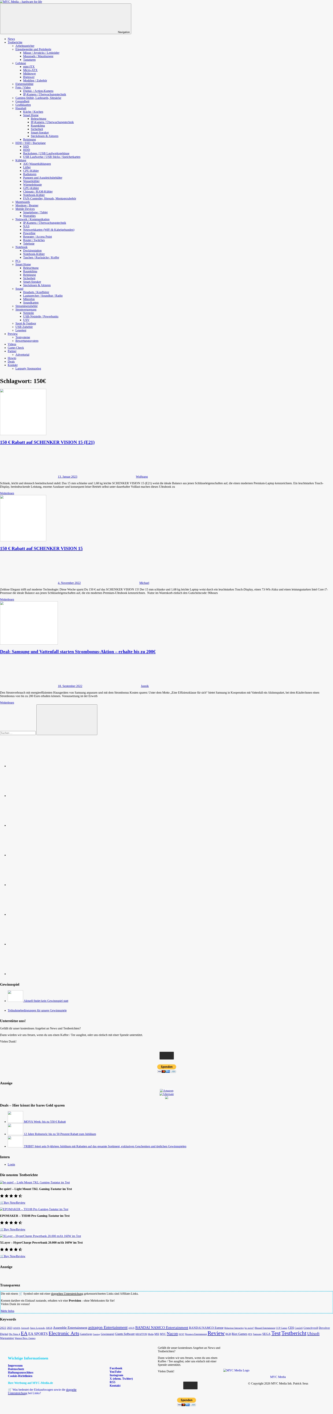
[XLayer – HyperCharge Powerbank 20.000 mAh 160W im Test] (40, 1236)
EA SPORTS (38, 1334)
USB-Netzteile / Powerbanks (40, 316)
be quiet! (249, 1327)
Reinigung (29, 139)
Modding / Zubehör (35, 80)
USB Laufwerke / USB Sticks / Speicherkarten (51, 156)
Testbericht (293, 1333)
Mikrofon (29, 299)
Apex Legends (37, 1327)
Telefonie (28, 243)
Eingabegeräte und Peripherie (33, 49)
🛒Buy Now (8, 1202)
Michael (144, 582)
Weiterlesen (7, 493)
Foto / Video (23, 87)
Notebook (21, 247)
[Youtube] (37, 825)
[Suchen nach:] (18, 732)
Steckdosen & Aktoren (44, 136)
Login (11, 1164)
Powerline (29, 233)
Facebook (115, 1368)
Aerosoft (25, 1328)
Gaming (96, 1334)
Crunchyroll (311, 1327)
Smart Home (31, 115)
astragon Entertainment (108, 1327)
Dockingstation (32, 250)
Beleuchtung (38, 118)
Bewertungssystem (26, 340)
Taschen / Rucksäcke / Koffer (41, 257)
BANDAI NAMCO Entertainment (161, 1327)
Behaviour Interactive (234, 1328)
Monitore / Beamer (26, 205)
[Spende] (37, 766)
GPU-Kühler (31, 188)
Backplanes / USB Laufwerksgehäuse (46, 153)
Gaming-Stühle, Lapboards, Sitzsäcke (38, 97)
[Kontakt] (37, 973)
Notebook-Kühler (34, 195)
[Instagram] (37, 855)
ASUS (131, 1328)
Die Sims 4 (14, 1334)
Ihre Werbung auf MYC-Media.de (30, 1383)
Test (276, 1333)
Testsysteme (22, 337)
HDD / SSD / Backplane (30, 143)
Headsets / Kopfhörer (36, 292)
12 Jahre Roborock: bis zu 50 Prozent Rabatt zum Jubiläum (60, 1134)
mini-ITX (29, 66)
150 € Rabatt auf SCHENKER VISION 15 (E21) (47, 442)
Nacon (172, 1333)
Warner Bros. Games (25, 1338)
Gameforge (86, 1334)
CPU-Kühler (31, 170)
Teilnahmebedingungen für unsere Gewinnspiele (37, 1010)
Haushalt (20, 108)
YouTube (115, 1371)
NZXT (181, 1334)
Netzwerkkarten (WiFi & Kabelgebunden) (48, 229)
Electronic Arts (64, 1333)
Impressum (15, 1365)
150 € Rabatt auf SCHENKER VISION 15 (41, 548)
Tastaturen (29, 59)
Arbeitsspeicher (24, 45)
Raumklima (38, 125)
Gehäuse (20, 63)
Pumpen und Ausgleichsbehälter (42, 177)
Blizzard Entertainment (265, 1328)
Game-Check (16, 347)
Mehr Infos (7, 1311)
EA (24, 1333)
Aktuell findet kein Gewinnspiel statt (46, 1000)
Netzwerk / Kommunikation (32, 219)
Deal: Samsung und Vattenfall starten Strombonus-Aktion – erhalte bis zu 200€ (78, 651)
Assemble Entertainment (70, 1328)
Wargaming (7, 1338)
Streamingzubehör (26, 306)
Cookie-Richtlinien (20, 1376)
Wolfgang (142, 476)
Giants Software (125, 1334)
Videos (12, 344)
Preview (13, 333)
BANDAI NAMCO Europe (206, 1327)
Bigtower (28, 77)
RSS (112, 1382)
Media (151, 1334)
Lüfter (27, 167)
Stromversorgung (25, 309)
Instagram (116, 1375)
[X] (37, 884)
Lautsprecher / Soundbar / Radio (43, 295)
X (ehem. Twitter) (121, 1378)
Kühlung (20, 160)
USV (26, 320)
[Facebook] (37, 795)
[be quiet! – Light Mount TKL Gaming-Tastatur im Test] (35, 1182)
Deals (11, 361)
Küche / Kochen (33, 111)
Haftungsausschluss (20, 1372)
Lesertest (20, 330)
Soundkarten (31, 302)
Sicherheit (37, 129)
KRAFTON (141, 1334)
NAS (26, 226)
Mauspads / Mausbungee (38, 56)
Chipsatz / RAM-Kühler (38, 191)
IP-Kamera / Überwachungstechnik (44, 94)
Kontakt (13, 365)
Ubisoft (313, 1333)
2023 (9, 1327)
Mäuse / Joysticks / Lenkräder (41, 52)
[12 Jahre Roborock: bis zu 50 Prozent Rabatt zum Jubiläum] (16, 1134)
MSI (156, 1334)
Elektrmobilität (24, 84)
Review (20, 1202)
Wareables (29, 215)
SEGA (266, 1334)
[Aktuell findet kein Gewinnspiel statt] (16, 1000)
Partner (12, 351)
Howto (12, 358)
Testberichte (15, 42)
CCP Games (281, 1328)
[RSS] (37, 944)
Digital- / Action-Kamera (38, 91)
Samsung (257, 1334)
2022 (3, 1327)
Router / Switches (34, 240)
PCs (17, 261)
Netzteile (28, 313)
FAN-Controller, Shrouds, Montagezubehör (49, 198)
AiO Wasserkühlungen (37, 163)
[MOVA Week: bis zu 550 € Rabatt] (16, 1121)
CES (291, 1328)
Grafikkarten (23, 104)
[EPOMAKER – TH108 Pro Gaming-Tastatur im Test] (34, 1209)
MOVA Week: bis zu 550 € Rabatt (45, 1121)
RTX (250, 1334)
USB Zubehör (24, 326)
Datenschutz (16, 1369)
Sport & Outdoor (25, 323)
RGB (228, 1334)
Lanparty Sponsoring (28, 368)
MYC (163, 1334)
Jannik (145, 686)
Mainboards (22, 202)
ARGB (49, 1328)
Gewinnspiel (107, 1334)
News (11, 38)
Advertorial (22, 354)
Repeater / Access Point (37, 236)
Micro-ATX (30, 70)
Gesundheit (22, 101)
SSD (26, 146)
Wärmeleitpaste (32, 184)
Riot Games (239, 1334)
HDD (26, 150)
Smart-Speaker (40, 132)
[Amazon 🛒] (37, 914)
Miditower (29, 73)
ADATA (16, 1328)
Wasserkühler (31, 181)
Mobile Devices (25, 209)
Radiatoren (29, 174)
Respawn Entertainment (196, 1334)
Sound (19, 288)
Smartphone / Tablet (35, 212)
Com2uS (299, 1328)
